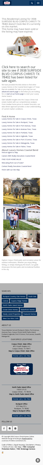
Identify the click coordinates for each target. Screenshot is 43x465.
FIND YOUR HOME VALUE (11, 159)
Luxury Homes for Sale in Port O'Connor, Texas (19, 139)
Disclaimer (30, 445)
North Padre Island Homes (13, 305)
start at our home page (15, 94)
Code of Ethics (7, 445)
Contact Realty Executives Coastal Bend (16, 166)
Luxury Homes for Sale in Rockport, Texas (17, 122)
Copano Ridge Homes (19, 301)
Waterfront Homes (28, 309)
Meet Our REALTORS (11, 318)
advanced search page (10, 91)
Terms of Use (8, 447)
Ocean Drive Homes (10, 309)
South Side (32, 296)
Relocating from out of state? (13, 163)
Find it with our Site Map (11, 170)
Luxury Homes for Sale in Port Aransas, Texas (19, 126)
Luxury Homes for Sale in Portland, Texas (17, 133)
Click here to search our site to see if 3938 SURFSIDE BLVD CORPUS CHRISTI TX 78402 (21, 72)
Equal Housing (19, 445)
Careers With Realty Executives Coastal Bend (18, 156)
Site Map (18, 447)
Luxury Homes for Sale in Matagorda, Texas (18, 143)
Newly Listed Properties (12, 314)
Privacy (38, 445)
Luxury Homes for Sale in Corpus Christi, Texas (19, 119)
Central (5, 301)
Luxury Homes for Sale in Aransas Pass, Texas (19, 129)
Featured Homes (29, 314)
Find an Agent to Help (10, 152)
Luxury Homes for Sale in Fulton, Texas (16, 146)
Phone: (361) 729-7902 (21, 356)
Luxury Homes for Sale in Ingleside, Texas (17, 136)
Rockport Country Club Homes (14, 296)
